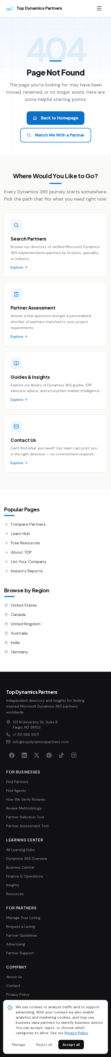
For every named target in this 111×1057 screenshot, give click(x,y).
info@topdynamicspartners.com (41, 741)
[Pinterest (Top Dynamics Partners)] (49, 755)
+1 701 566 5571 (26, 734)
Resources (15, 893)
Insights (12, 885)
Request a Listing (20, 926)
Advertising (15, 944)
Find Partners (17, 781)
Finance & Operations (24, 876)
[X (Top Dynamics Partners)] (36, 755)
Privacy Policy (17, 994)
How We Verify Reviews (25, 799)
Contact (13, 985)
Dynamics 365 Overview (26, 858)
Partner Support (20, 953)
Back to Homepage (59, 118)
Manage (18, 1044)
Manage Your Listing (23, 917)
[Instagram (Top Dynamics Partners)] (74, 755)
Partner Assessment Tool (27, 825)
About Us (14, 976)
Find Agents (16, 790)
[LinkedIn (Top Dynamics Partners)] (24, 755)
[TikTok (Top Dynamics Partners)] (61, 755)
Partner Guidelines (21, 935)
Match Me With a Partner (59, 135)
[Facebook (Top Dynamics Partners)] (12, 755)
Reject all (44, 1044)
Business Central (20, 867)
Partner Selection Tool (25, 817)
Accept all (71, 1044)
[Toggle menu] (99, 8)
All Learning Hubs (20, 849)
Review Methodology (24, 808)
